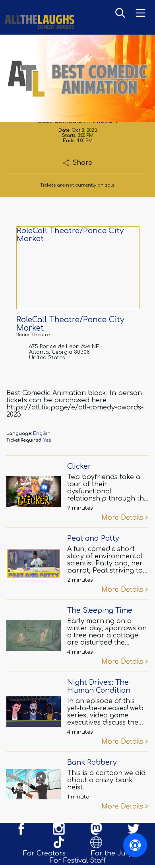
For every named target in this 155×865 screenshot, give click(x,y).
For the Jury (111, 853)
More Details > (125, 517)
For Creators (44, 853)
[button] (120, 13)
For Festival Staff (78, 860)
